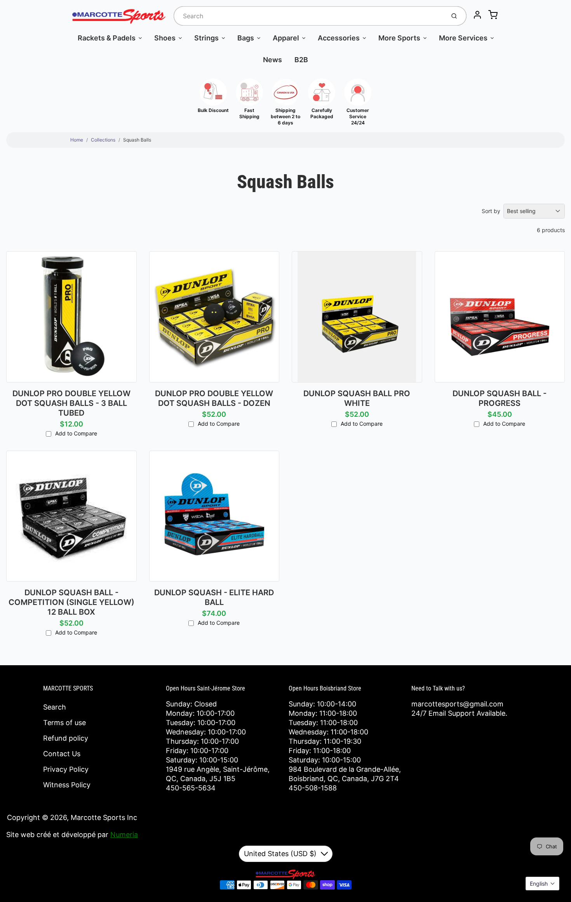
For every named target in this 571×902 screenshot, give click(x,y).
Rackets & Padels (107, 38)
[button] (542, 883)
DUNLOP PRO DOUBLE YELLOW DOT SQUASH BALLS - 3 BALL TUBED (71, 403)
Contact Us (61, 754)
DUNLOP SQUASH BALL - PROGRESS (500, 398)
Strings (206, 38)
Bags (245, 38)
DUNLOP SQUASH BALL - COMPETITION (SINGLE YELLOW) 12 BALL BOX (71, 602)
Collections (103, 140)
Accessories (339, 38)
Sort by (491, 211)
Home (76, 140)
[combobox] (309, 16)
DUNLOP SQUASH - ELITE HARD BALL (214, 597)
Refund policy (65, 738)
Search (54, 707)
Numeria (124, 834)
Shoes (165, 38)
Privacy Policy (66, 769)
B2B (301, 60)
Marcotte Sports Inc (104, 817)
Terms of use (64, 722)
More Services (463, 38)
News (272, 60)
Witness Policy (67, 785)
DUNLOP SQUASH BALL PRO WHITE (356, 398)
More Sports (399, 38)
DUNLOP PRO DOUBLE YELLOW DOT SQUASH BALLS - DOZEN (214, 398)
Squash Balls (137, 140)
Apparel (286, 38)
